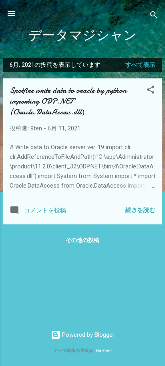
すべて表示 (140, 64)
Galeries (104, 350)
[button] (150, 91)
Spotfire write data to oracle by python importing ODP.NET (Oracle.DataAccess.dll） (68, 101)
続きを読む (140, 210)
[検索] (154, 16)
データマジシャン (82, 35)
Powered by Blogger (87, 334)
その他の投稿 (82, 240)
